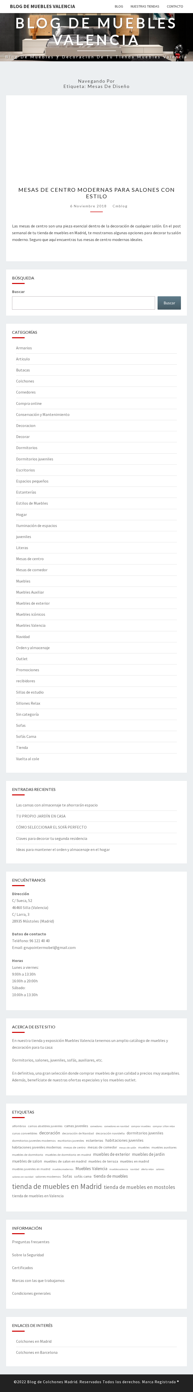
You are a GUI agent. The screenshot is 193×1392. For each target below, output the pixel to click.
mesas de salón (127, 1147)
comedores (96, 1126)
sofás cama (82, 1176)
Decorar (23, 436)
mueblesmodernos (62, 1169)
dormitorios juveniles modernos (34, 1140)
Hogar (21, 514)
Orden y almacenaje (33, 647)
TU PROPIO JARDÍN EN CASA (41, 816)
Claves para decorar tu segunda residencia (51, 838)
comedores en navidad (116, 1126)
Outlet (22, 658)
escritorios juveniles (71, 1140)
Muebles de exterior (33, 603)
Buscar (18, 291)
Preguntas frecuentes (31, 1241)
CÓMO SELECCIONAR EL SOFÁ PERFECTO (51, 827)
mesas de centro (75, 1147)
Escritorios (25, 469)
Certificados (22, 1267)
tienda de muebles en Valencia (38, 1195)
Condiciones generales (31, 1293)
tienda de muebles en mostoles (139, 1187)
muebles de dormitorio (27, 1155)
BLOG (119, 6)
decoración (49, 1133)
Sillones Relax (28, 703)
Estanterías (26, 492)
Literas (22, 547)
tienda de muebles (110, 1176)
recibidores (25, 680)
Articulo (23, 358)
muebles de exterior (111, 1154)
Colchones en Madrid (34, 1341)
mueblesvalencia (118, 1169)
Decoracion (25, 425)
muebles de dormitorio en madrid (68, 1155)
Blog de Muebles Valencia (42, 6)
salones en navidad (22, 1176)
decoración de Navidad (78, 1133)
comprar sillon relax (164, 1126)
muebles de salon (27, 1161)
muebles (144, 1147)
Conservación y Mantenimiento (43, 414)
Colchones (25, 380)
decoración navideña (110, 1133)
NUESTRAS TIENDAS (145, 6)
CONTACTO (175, 6)
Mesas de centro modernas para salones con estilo (96, 193)
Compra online (29, 403)
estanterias (94, 1140)
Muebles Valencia (30, 625)
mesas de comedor (102, 1147)
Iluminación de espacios (36, 525)
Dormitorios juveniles (34, 458)
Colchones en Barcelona (37, 1352)
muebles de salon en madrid (65, 1161)
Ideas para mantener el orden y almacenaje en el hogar (63, 849)
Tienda (22, 747)
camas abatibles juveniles (45, 1126)
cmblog (120, 206)
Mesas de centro (30, 558)
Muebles (23, 581)
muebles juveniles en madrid (31, 1169)
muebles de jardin (148, 1154)
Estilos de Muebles (32, 503)
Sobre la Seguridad (28, 1254)
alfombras (19, 1126)
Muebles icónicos (30, 614)
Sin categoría (27, 714)
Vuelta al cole (27, 758)
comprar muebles (141, 1126)
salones (160, 1169)
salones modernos (48, 1176)
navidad (134, 1169)
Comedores (26, 392)
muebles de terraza (103, 1161)
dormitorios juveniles (145, 1133)
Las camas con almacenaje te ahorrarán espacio (57, 804)
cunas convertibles (24, 1133)
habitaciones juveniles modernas (37, 1147)
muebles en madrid (134, 1161)
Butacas (23, 369)
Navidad (23, 636)
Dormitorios (26, 447)
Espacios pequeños (32, 481)
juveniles (23, 536)
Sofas (21, 725)
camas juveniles (76, 1126)
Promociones (27, 669)
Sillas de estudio (30, 692)
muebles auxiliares (164, 1147)
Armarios (24, 347)
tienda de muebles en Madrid (57, 1186)
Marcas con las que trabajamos (38, 1280)
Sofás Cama (26, 736)
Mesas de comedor (31, 569)
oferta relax (147, 1169)
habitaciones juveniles (124, 1140)
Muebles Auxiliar (30, 592)
